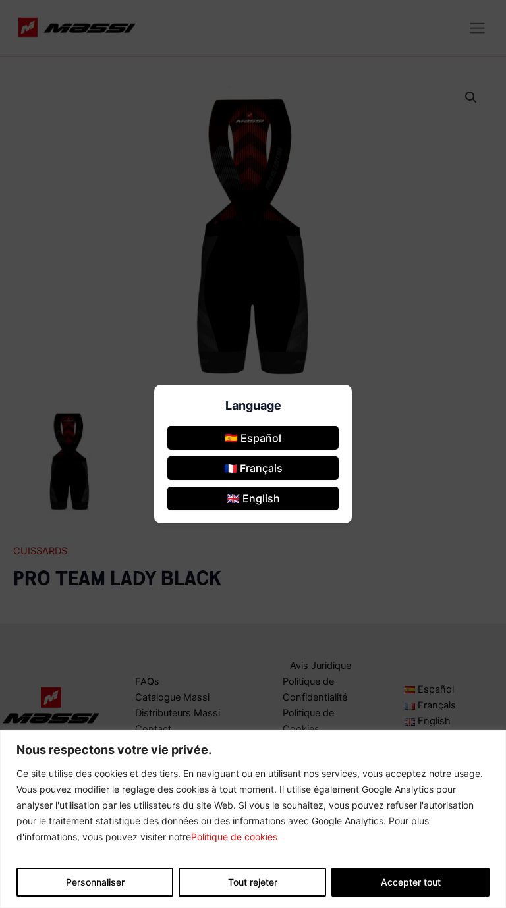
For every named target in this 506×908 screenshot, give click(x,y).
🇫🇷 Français (253, 468)
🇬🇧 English (253, 498)
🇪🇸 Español (253, 437)
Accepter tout (411, 882)
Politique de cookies (234, 836)
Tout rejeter (252, 882)
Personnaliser (95, 882)
